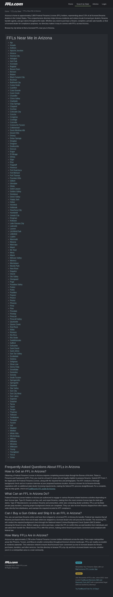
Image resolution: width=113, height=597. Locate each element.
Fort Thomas (15, 175)
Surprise (13, 401)
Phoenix (13, 303)
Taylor (12, 407)
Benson (13, 72)
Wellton (13, 431)
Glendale (13, 183)
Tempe (12, 409)
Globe (12, 186)
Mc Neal (13, 250)
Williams (13, 441)
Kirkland (13, 221)
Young (12, 449)
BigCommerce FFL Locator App (86, 569)
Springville (14, 383)
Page (12, 282)
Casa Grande (15, 90)
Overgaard (14, 279)
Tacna (12, 404)
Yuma (12, 457)
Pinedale (13, 311)
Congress (14, 117)
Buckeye (13, 80)
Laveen (13, 229)
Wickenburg (14, 436)
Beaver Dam (15, 69)
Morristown (14, 263)
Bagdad (13, 66)
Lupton (12, 237)
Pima (12, 306)
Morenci (13, 261)
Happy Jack (14, 199)
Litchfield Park (15, 231)
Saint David (14, 348)
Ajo (11, 43)
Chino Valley (15, 98)
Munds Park (14, 266)
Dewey (13, 136)
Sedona (13, 359)
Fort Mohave (15, 173)
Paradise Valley (16, 284)
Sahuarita (14, 346)
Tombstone (14, 417)
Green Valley (15, 197)
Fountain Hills (15, 178)
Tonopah (13, 420)
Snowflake (14, 369)
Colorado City (15, 112)
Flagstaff (13, 165)
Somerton (14, 372)
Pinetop (13, 314)
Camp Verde (15, 85)
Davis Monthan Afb (17, 130)
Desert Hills (14, 133)
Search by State (83, 4)
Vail (11, 425)
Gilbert (12, 181)
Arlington (13, 58)
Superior (13, 399)
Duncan (13, 149)
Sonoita (13, 375)
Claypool (13, 106)
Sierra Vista (14, 367)
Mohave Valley (16, 258)
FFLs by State (16, 11)
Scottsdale (14, 356)
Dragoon (13, 144)
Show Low (14, 364)
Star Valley (14, 388)
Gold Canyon (15, 189)
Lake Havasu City (17, 223)
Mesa (12, 253)
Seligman (14, 362)
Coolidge (13, 120)
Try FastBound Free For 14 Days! (87, 589)
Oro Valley (14, 276)
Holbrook (13, 207)
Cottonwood (15, 128)
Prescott (13, 316)
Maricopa (13, 245)
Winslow (13, 444)
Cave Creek (14, 93)
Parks (12, 290)
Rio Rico (13, 335)
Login (104, 4)
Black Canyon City (17, 77)
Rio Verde (14, 338)
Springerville (15, 380)
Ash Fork (13, 61)
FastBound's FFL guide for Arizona (41, 489)
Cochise (13, 109)
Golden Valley (15, 191)
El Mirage (14, 154)
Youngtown (14, 452)
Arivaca (13, 53)
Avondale (14, 64)
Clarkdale (14, 101)
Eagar (12, 152)
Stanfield (13, 385)
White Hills (14, 433)
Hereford (13, 205)
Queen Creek (15, 324)
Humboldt (14, 213)
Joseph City (14, 215)
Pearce (13, 298)
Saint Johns (14, 351)
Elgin (12, 159)
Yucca (12, 455)
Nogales (13, 271)
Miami (12, 255)
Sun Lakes (14, 396)
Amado (13, 45)
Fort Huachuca (16, 170)
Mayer (12, 247)
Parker (12, 287)
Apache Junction (16, 51)
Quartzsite (14, 322)
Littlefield (13, 234)
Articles (95, 4)
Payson (13, 295)
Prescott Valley (16, 319)
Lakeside (13, 226)
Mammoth (14, 239)
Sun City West (15, 393)
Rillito (12, 330)
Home (70, 4)
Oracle (12, 274)
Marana (13, 242)
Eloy (12, 162)
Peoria (12, 300)
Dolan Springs (15, 138)
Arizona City (15, 56)
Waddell (13, 428)
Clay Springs (15, 104)
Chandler (13, 96)
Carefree (13, 88)
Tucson (13, 423)
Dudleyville (14, 146)
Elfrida (12, 157)
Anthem (13, 48)
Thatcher (13, 412)
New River (14, 268)
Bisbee (13, 74)
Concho (13, 114)
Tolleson (13, 415)
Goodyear (14, 194)
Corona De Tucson (17, 125)
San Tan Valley (16, 354)
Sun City (13, 391)
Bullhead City (15, 82)
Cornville (13, 122)
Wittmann (13, 447)
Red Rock (14, 327)
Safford (13, 343)
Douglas (13, 141)
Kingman (13, 218)
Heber (12, 202)
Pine (12, 308)
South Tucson (15, 377)
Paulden (13, 292)
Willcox (13, 439)
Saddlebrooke (15, 340)
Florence (13, 167)
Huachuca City (16, 210)
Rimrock (13, 332)
